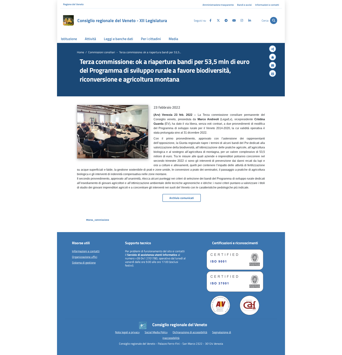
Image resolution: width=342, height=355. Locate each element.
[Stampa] (272, 74)
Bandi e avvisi (244, 5)
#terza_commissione (97, 220)
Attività (90, 39)
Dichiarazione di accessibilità (190, 332)
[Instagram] (241, 20)
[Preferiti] (272, 57)
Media (173, 39)
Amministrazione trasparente (218, 5)
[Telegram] (226, 20)
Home (80, 52)
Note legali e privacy (127, 332)
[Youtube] (233, 20)
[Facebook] (210, 20)
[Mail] (272, 65)
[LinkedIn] (249, 20)
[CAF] (249, 305)
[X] (218, 20)
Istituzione (69, 39)
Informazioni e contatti (267, 5)
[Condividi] (272, 49)
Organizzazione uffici (84, 257)
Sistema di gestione (84, 263)
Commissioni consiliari (101, 52)
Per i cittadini (151, 39)
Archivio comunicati (181, 198)
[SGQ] (235, 259)
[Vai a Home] (68, 20)
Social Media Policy (156, 332)
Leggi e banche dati (118, 39)
